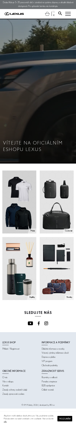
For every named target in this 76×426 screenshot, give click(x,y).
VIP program (47, 361)
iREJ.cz (52, 405)
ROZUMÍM (65, 418)
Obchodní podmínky (50, 365)
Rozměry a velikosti (49, 377)
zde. (5, 421)
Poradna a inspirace (49, 381)
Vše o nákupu (7, 381)
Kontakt (5, 385)
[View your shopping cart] (47, 13)
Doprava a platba (48, 357)
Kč (54, 12)
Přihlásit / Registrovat (10, 349)
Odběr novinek (48, 390)
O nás (4, 377)
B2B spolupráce (48, 385)
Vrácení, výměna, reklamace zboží (55, 353)
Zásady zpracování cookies (13, 394)
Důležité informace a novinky (53, 349)
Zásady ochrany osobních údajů (14, 390)
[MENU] (68, 13)
